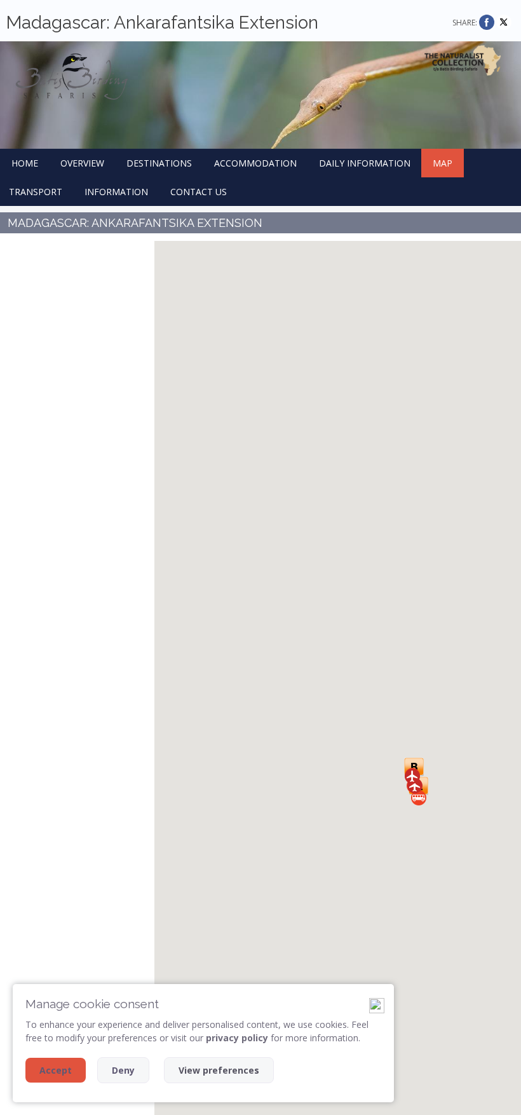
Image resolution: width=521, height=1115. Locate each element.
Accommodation (255, 163)
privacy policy (237, 1038)
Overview (82, 163)
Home (24, 163)
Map (442, 163)
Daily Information (364, 163)
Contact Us (198, 192)
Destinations (159, 163)
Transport (35, 192)
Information (116, 192)
